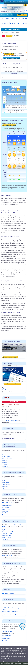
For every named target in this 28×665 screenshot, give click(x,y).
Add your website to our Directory (11, 615)
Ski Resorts (13, 1)
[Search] (25, 5)
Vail (3, 488)
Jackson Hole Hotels (7, 533)
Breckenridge (5, 482)
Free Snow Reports (12, 384)
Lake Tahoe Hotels (7, 535)
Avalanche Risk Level (7, 555)
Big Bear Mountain (7, 481)
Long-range (24, 23)
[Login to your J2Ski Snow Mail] (14, 373)
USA (7, 15)
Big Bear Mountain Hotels (9, 530)
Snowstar (4, 462)
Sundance (5, 466)
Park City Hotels (6, 537)
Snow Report (5, 23)
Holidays (17, 18)
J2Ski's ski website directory (11, 608)
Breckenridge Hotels (7, 532)
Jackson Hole (6, 484)
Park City (4, 460)
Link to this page (6, 635)
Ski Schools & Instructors (11, 611)
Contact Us (5, 640)
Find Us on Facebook (9, 593)
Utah (11, 15)
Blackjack (4, 455)
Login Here (7, 389)
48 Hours (12, 23)
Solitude (4, 464)
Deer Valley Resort (7, 458)
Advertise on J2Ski (7, 631)
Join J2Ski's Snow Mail (9, 125)
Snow (2, 15)
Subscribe (9, 36)
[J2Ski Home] (4, 8)
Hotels (12, 18)
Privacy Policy (6, 638)
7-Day (17, 23)
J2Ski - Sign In (23, 15)
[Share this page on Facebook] (25, 11)
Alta (3, 18)
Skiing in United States (8, 502)
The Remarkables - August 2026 (13, 344)
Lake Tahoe (5, 486)
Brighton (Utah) (6, 457)
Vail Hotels (5, 539)
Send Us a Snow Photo (10, 357)
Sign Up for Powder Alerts (11, 58)
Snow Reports (20, 1)
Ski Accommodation (9, 610)
